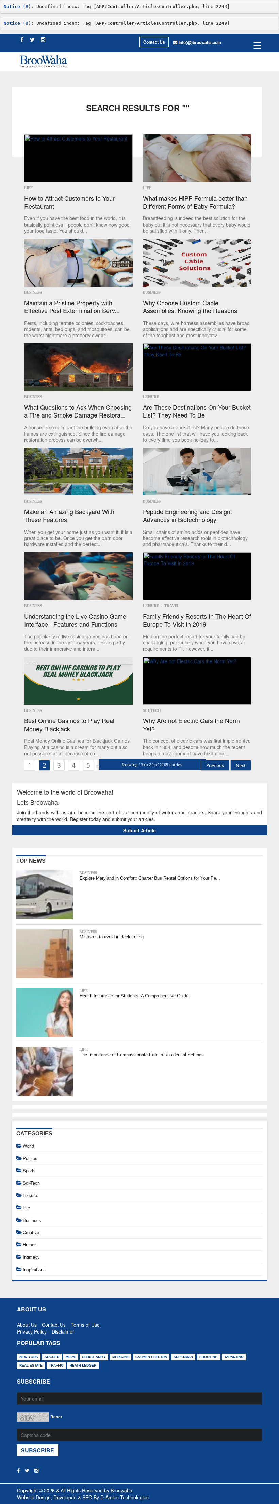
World (28, 1146)
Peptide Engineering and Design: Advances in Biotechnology (187, 516)
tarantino (234, 1357)
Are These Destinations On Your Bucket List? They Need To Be (197, 411)
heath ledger (83, 1365)
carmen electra (151, 1357)
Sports (29, 1170)
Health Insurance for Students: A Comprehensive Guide (134, 995)
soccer (52, 1357)
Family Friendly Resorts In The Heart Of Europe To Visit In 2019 (197, 620)
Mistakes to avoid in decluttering (112, 936)
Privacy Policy (32, 1330)
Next (241, 765)
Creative (31, 1232)
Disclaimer (63, 1330)
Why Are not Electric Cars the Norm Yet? (191, 725)
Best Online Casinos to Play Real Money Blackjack (69, 725)
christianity (94, 1357)
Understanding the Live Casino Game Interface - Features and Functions (75, 620)
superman (183, 1357)
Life (28, 188)
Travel (171, 606)
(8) (17, 6)
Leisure (151, 397)
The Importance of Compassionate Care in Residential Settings (142, 1054)
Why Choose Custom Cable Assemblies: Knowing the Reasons (190, 307)
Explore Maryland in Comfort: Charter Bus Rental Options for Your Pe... (150, 878)
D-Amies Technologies (124, 1497)
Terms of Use (85, 1323)
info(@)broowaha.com (200, 42)
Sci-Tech (152, 710)
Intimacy (31, 1257)
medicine (120, 1357)
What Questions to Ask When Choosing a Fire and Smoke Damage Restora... (78, 411)
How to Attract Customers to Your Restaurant (69, 202)
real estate (31, 1365)
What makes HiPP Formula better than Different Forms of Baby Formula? (195, 202)
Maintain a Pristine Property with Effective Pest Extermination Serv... (72, 307)
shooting (208, 1357)
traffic (56, 1365)
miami (71, 1357)
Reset (56, 1416)
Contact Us (154, 42)
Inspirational (35, 1269)
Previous (215, 765)
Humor (29, 1244)
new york (28, 1357)
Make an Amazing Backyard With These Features (69, 516)
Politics (30, 1158)
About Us (27, 1323)
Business (33, 292)
